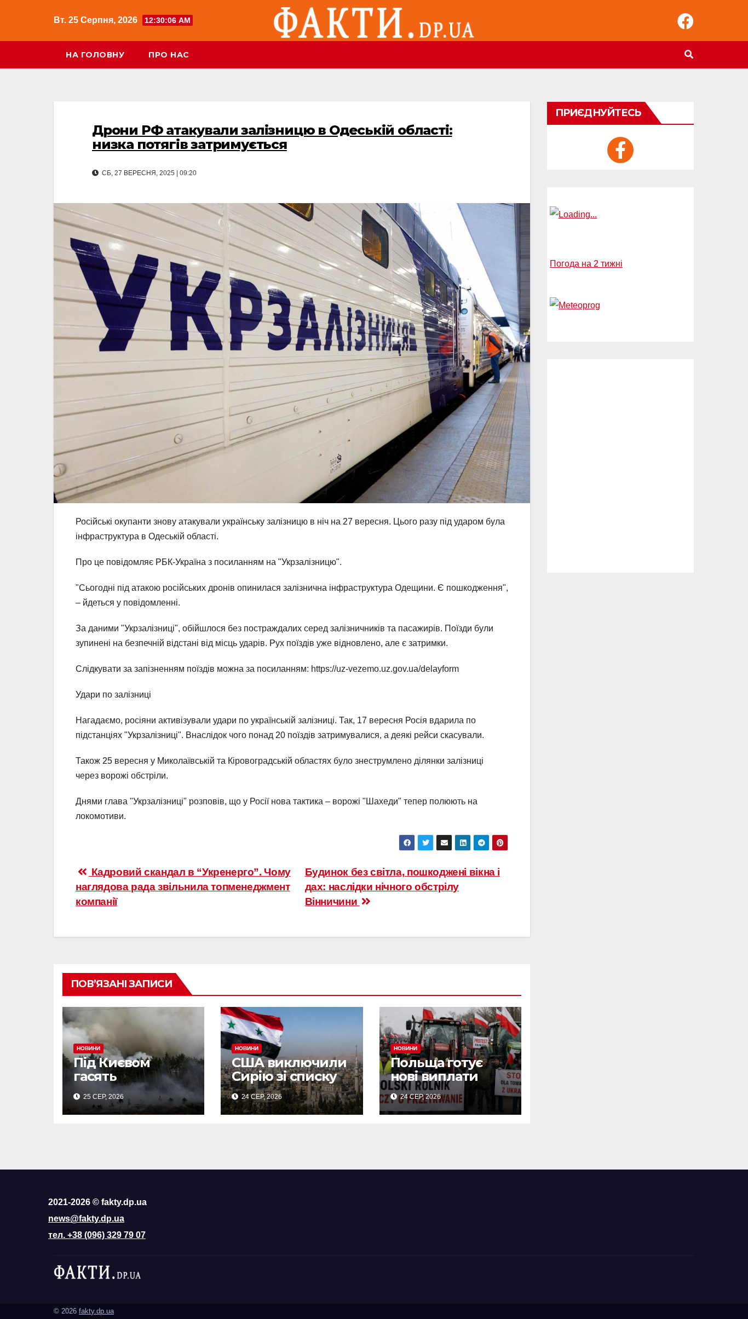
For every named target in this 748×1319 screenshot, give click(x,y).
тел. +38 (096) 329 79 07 (97, 1235)
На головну (95, 55)
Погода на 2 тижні (586, 263)
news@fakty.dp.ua (86, 1218)
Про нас (168, 55)
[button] (688, 54)
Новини (88, 1048)
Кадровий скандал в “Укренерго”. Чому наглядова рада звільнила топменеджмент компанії (183, 886)
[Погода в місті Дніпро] (620, 214)
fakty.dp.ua (96, 1311)
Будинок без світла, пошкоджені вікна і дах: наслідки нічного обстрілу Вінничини (402, 886)
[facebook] (620, 150)
